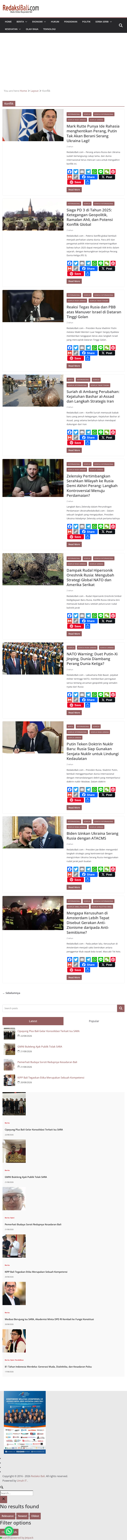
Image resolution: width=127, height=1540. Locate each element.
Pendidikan (70, 21)
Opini (12, 1218)
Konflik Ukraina (96, 120)
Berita (20, 21)
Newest (22, 1516)
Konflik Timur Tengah (99, 301)
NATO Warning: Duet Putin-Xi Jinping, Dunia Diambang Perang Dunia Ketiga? (92, 658)
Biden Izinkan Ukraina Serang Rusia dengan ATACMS (92, 836)
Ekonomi (37, 21)
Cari (121, 1008)
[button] (25, 22)
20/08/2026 (26, 1082)
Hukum (55, 21)
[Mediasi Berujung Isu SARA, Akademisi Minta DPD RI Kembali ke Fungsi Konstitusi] (14, 1283)
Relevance (8, 1516)
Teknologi (49, 29)
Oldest (35, 1516)
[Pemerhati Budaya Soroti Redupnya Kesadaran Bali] (14, 1188)
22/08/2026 (26, 1035)
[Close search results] (3, 1499)
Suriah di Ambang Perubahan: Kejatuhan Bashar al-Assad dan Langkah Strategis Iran (93, 396)
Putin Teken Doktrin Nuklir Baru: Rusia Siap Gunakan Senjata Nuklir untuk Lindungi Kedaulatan (93, 751)
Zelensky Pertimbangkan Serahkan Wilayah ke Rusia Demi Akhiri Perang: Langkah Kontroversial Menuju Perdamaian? (92, 485)
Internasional (74, 114)
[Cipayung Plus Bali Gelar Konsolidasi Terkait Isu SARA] (14, 1094)
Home (8, 21)
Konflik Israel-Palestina (78, 907)
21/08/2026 (26, 1051)
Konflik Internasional (103, 114)
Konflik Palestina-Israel (102, 907)
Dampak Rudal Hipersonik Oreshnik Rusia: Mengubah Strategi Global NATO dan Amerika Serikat (90, 577)
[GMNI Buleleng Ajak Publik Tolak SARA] (14, 1141)
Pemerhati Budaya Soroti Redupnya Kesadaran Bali (47, 1062)
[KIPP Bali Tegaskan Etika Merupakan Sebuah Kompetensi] (14, 1236)
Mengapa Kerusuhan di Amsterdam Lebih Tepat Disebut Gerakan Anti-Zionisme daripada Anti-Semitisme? (88, 922)
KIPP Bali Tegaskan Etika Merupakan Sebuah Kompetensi (51, 1077)
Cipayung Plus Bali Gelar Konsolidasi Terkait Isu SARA (48, 1031)
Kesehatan (11, 29)
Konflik (87, 114)
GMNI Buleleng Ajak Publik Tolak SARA (40, 1046)
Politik (86, 21)
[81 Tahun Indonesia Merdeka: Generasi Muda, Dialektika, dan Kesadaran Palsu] (14, 1331)
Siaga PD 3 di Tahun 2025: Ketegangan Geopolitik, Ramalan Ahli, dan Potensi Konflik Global (90, 217)
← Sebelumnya (11, 993)
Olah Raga (32, 29)
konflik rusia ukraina (77, 120)
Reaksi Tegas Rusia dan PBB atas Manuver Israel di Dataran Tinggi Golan (94, 311)
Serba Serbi (102, 21)
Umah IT (22, 1480)
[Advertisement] (63, 65)
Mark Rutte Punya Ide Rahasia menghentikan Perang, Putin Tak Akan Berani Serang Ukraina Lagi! (93, 133)
